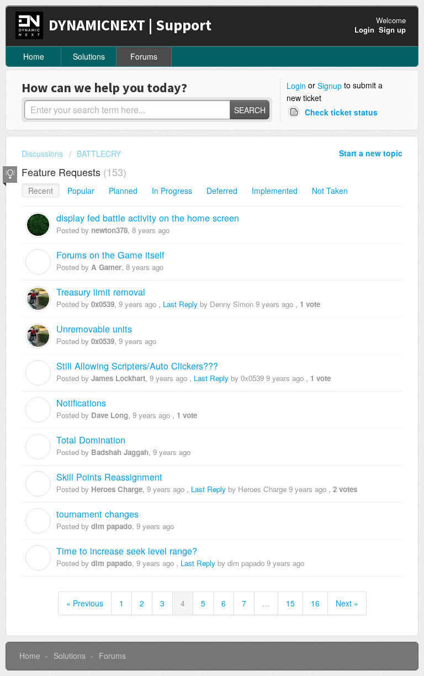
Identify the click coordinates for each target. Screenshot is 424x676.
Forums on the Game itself (110, 254)
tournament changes (97, 513)
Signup (329, 85)
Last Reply (180, 304)
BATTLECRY (99, 153)
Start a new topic (370, 153)
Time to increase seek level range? (126, 550)
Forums (143, 56)
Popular (80, 190)
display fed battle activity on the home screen (147, 217)
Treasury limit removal (100, 291)
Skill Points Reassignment (109, 476)
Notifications (81, 402)
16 (315, 603)
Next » (347, 603)
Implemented (275, 190)
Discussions (42, 153)
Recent (40, 190)
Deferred (221, 190)
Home (33, 56)
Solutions (89, 56)
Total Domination (90, 439)
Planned (123, 190)
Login (296, 85)
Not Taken (330, 190)
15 (290, 603)
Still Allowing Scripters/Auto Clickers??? (137, 365)
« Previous (84, 603)
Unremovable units (94, 328)
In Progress (172, 190)
